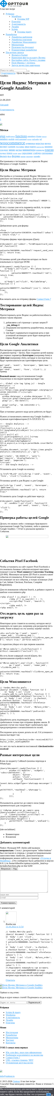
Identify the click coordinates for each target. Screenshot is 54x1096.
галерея (11, 146)
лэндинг (4, 150)
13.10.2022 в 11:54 (14, 926)
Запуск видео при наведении (26, 65)
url (41, 139)
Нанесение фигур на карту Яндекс (29, 57)
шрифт (37, 156)
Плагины (16, 21)
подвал (3, 153)
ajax (2, 136)
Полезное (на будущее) (23, 47)
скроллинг (27, 153)
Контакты (10, 1042)
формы (16, 156)
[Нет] (52, 1095)
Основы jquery (24, 32)
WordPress (16, 16)
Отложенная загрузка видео (19, 1063)
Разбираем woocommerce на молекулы (24, 1055)
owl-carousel (21, 139)
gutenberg (32, 136)
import (44, 136)
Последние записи (15, 52)
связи (19, 153)
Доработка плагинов (22, 39)
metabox (4, 139)
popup (29, 139)
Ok (48, 1094)
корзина (48, 146)
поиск (10, 153)
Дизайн (15, 26)
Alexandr (4, 105)
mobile (11, 139)
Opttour (16, 1081)
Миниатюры (18, 44)
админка (30, 143)
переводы (40, 150)
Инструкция (12, 1032)
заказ (27, 146)
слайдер (37, 153)
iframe (38, 136)
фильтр (3, 156)
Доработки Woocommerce (24, 42)
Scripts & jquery (13, 1012)
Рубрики (10, 14)
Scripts (15, 29)
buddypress (10, 136)
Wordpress (10, 1015)
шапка (23, 157)
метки (19, 149)
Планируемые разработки (24, 50)
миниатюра (28, 149)
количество (40, 147)
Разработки (11, 34)
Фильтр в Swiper (20, 55)
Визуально (6, 869)
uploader (35, 139)
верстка (40, 143)
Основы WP (23, 19)
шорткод (29, 157)
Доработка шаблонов (22, 37)
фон (9, 156)
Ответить (10, 980)
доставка (20, 146)
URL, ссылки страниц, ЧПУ (19, 1060)
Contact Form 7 (44, 299)
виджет (3, 146)
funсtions (21, 136)
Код (15, 869)
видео (48, 143)
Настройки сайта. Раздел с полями (28, 60)
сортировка (47, 153)
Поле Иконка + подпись (23, 63)
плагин (49, 150)
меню (12, 149)
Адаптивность (19, 24)
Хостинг (10, 1040)
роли (15, 153)
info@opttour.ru (7, 1076)
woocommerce (12, 142)
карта (33, 146)
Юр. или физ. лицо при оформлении (24, 1052)
